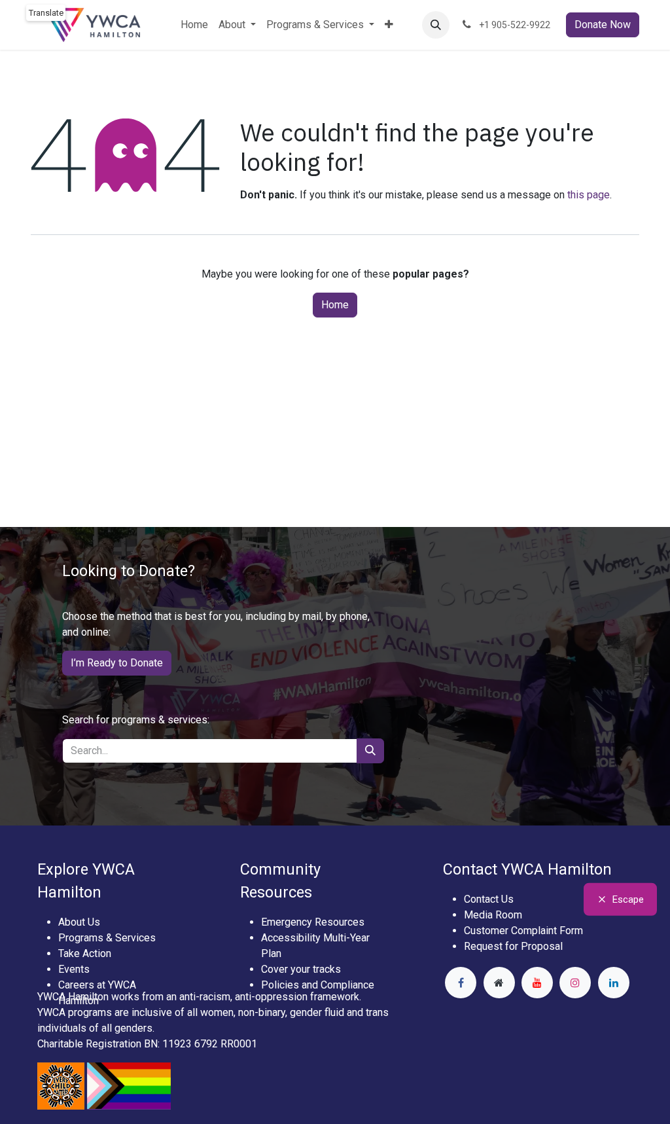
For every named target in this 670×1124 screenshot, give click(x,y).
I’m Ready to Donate (117, 663)
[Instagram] (575, 982)
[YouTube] (537, 982)
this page (588, 195)
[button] (436, 25)
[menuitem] (194, 25)
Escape (628, 899)
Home (335, 305)
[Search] (370, 750)
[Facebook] (460, 982)
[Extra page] (499, 982)
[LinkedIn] (613, 982)
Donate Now (602, 24)
